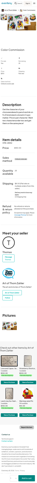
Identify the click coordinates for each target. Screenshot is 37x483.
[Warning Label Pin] (27, 402)
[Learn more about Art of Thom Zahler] (8, 273)
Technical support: (8, 440)
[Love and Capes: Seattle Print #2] (9, 369)
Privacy (22, 470)
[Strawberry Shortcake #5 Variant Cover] (27, 369)
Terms (17, 470)
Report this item (26, 427)
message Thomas (20, 215)
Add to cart (27, 478)
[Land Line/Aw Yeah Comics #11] (9, 402)
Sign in (28, 3)
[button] (18, 3)
